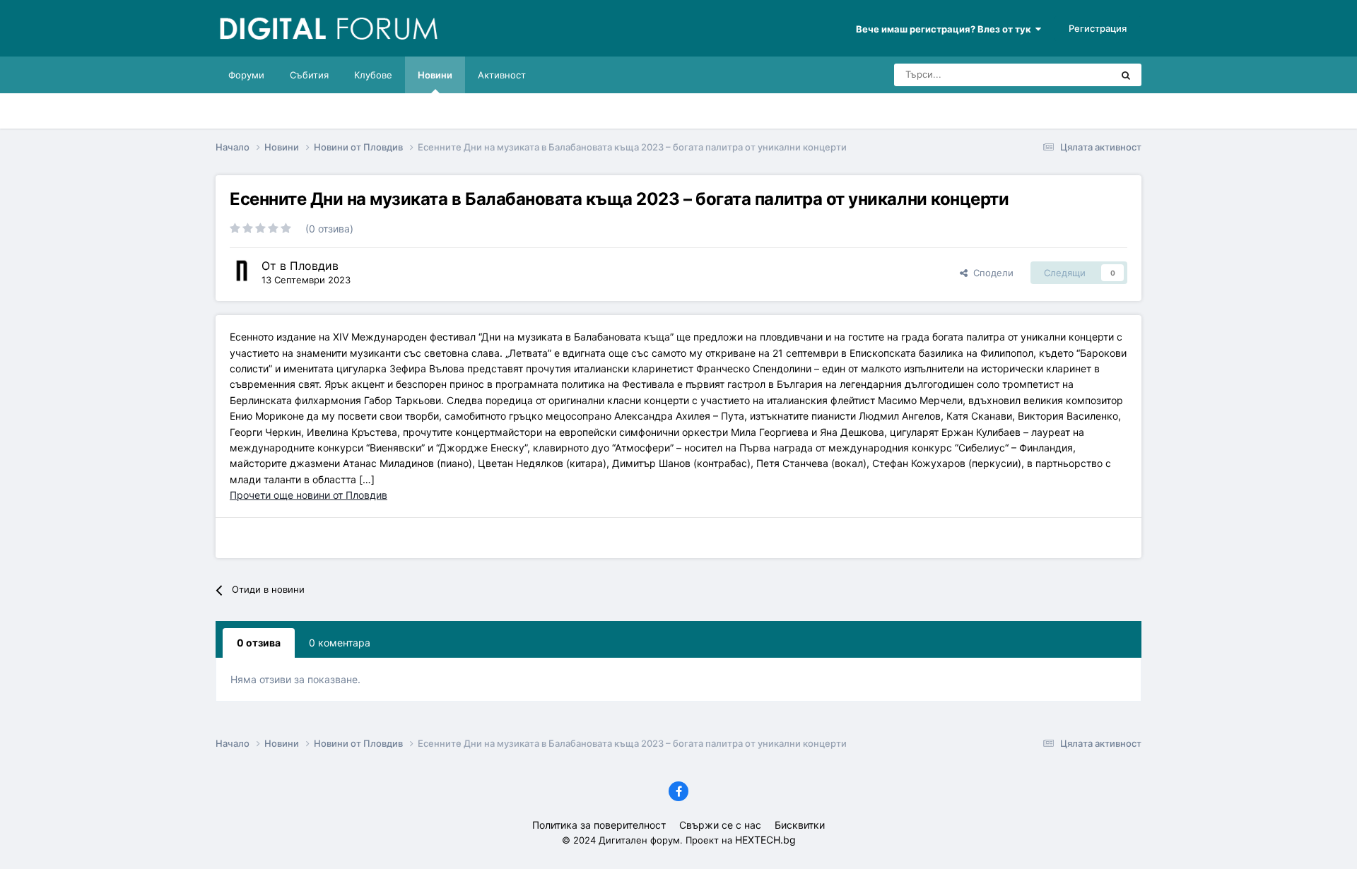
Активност (502, 75)
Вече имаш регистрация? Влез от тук (945, 29)
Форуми (246, 75)
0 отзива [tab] (259, 643)
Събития (309, 75)
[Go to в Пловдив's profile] (242, 271)
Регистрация (1098, 28)
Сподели (991, 272)
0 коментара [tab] (339, 643)
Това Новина (1064, 74)
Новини (435, 75)
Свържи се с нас (720, 825)
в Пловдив (309, 266)
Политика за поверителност (599, 825)
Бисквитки (800, 825)
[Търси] (1125, 75)
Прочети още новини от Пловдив (308, 495)
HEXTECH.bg (765, 840)
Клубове (373, 75)
